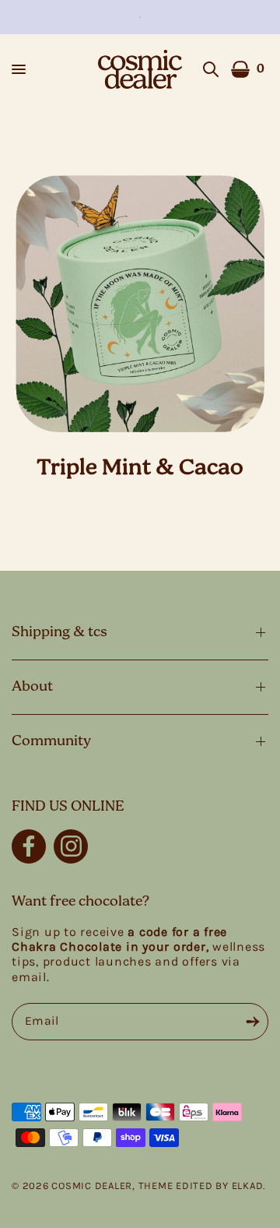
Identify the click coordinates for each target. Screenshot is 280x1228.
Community (51, 741)
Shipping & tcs (59, 632)
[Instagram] (71, 846)
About (32, 686)
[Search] (211, 69)
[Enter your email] (252, 1021)
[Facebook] (29, 846)
